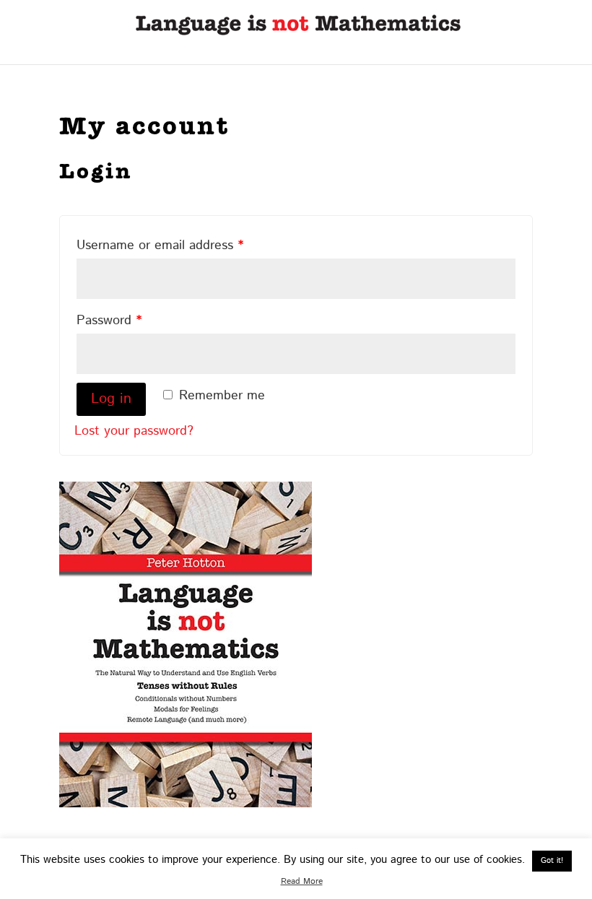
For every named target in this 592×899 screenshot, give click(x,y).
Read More (302, 881)
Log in (111, 398)
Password (109, 320)
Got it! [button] (552, 861)
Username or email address (160, 245)
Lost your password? (133, 431)
